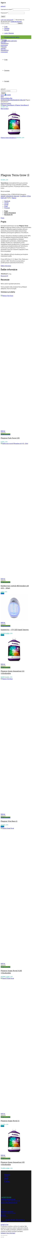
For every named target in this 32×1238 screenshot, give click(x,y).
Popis (6, 211)
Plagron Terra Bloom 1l (22, 105)
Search (20, 23)
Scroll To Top (4, 1224)
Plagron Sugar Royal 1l (10, 1121)
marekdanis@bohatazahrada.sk (10, 1201)
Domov (3, 98)
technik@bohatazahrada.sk (9, 1202)
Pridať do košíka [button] (5, 434)
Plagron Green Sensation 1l (8, 137)
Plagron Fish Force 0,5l (10, 438)
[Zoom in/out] (6, 1235)
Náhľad (3, 431)
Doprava (6, 28)
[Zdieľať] (3, 1235)
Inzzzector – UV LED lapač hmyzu (15, 629)
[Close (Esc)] (1, 1235)
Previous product (6, 103)
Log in (3, 16)
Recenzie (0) (8, 214)
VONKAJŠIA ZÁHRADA (6, 99)
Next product (5, 108)
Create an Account (16, 21)
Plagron (14, 198)
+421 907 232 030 (6, 1197)
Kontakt (6, 30)
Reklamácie (4, 1216)
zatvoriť (3, 6)
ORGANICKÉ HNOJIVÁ (18, 100)
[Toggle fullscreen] (5, 1235)
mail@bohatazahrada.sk (8, 1199)
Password (4, 13)
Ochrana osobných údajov (11, 37)
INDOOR (3, 196)
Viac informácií (10, 1233)
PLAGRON (23, 196)
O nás (5, 26)
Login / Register (9, 33)
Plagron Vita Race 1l (9, 821)
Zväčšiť (3, 170)
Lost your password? (7, 19)
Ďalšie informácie (10, 213)
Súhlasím (3, 1233)
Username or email (7, 9)
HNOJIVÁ (9, 100)
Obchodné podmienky (10, 41)
